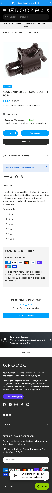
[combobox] (26, 17)
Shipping (18, 105)
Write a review (26, 315)
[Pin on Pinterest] (22, 176)
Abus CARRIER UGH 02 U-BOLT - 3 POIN (24, 32)
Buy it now (26, 141)
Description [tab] (8, 185)
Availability (11, 114)
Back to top (26, 352)
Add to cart (35, 133)
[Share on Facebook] (16, 176)
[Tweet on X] (11, 176)
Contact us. (28, 167)
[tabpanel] (26, 216)
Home (5, 32)
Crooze (11, 486)
